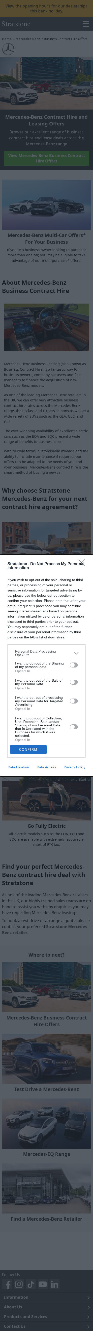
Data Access (46, 767)
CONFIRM (28, 749)
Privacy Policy (74, 767)
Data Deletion (18, 767)
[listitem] (46, 653)
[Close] (83, 564)
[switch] (74, 665)
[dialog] (46, 665)
